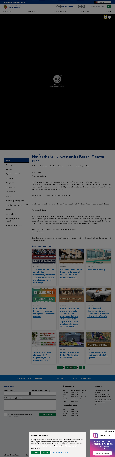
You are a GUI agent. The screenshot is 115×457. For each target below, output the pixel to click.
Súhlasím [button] (35, 452)
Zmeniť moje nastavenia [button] (60, 452)
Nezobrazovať (108, 431)
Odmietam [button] (45, 452)
